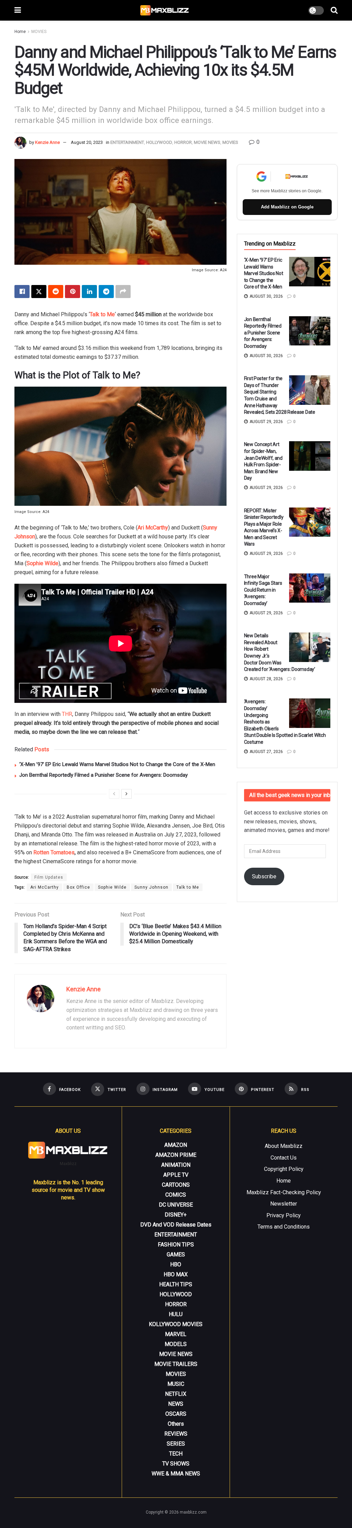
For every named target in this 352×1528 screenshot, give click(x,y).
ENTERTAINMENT (127, 142)
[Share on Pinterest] (72, 291)
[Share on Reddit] (55, 291)
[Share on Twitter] (38, 291)
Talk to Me (102, 314)
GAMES (176, 1254)
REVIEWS (175, 1433)
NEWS (175, 1404)
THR (67, 714)
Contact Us (284, 1157)
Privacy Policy (283, 1215)
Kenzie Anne (47, 142)
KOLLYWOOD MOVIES (175, 1324)
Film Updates (48, 877)
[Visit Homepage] (164, 10)
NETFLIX (175, 1394)
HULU (176, 1314)
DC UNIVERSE (176, 1204)
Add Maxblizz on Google (287, 206)
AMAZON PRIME (175, 1155)
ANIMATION (175, 1165)
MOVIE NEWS (207, 142)
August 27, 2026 (266, 751)
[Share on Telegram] (106, 291)
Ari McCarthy (153, 527)
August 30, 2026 (266, 296)
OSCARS (175, 1414)
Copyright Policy (284, 1169)
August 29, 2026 (266, 421)
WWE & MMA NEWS (176, 1473)
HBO (175, 1264)
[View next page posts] (126, 794)
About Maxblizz (283, 1146)
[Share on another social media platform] (123, 291)
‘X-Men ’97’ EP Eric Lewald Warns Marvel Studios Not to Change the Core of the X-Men (117, 764)
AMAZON (175, 1145)
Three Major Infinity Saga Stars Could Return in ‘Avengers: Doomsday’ (263, 590)
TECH (176, 1453)
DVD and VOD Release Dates (175, 1224)
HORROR (183, 142)
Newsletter (283, 1203)
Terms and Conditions (283, 1226)
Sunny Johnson (151, 887)
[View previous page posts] (114, 794)
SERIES (176, 1443)
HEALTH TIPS (175, 1284)
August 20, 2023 (87, 142)
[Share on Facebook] (22, 291)
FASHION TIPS (176, 1244)
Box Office (78, 887)
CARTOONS (176, 1185)
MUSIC (175, 1384)
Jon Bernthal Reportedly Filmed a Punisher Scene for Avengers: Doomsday (103, 775)
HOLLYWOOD (159, 142)
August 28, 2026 (266, 678)
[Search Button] (334, 10)
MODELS (176, 1344)
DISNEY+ (176, 1214)
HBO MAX (176, 1274)
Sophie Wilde (42, 563)
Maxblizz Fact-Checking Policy (283, 1192)
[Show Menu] (17, 10)
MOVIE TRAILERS (175, 1364)
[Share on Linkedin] (89, 291)
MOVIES (38, 31)
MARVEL (175, 1334)
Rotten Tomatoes (54, 852)
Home (20, 31)
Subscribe (264, 876)
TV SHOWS (175, 1463)
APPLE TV (175, 1175)
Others (176, 1424)
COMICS (175, 1194)
